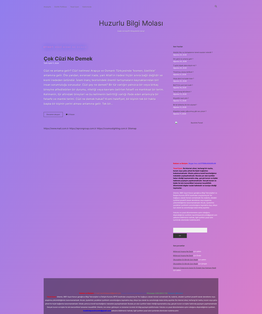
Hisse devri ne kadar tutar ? (183, 79)
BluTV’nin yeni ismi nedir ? (183, 85)
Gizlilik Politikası (60, 7)
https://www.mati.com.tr (56, 128)
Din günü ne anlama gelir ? (183, 59)
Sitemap (132, 128)
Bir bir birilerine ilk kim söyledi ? (185, 105)
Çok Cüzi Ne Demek (68, 59)
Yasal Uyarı (74, 7)
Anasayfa (47, 7)
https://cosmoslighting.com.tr (112, 128)
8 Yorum (71, 114)
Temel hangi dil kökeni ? (182, 92)
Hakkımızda (86, 7)
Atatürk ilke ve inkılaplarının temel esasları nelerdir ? (193, 52)
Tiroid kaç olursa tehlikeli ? (183, 72)
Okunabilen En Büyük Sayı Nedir (185, 260)
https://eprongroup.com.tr (82, 128)
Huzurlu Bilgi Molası (131, 23)
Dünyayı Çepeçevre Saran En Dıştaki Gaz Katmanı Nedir (194, 268)
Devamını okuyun (55, 115)
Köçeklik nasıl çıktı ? (181, 98)
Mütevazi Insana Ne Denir (183, 251)
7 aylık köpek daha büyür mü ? (184, 65)
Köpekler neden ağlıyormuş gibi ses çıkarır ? (189, 111)
